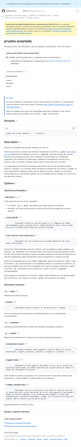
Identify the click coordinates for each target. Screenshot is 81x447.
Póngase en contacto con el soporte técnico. (21, 426)
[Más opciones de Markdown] (26, 71)
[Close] (75, 3)
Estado (39, 439)
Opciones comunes (14, 284)
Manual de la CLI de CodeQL (15, 18)
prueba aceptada (33, 18)
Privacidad (31, 439)
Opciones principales (15, 190)
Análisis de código (44, 15)
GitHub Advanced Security (59, 61)
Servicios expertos (56, 439)
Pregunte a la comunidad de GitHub (18, 423)
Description (11, 142)
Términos (23, 439)
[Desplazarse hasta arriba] (76, 442)
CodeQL (56, 15)
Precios (45, 439)
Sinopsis (9, 120)
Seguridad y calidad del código (16, 15)
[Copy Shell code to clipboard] (73, 128)
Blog (66, 439)
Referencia (32, 15)
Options (9, 183)
